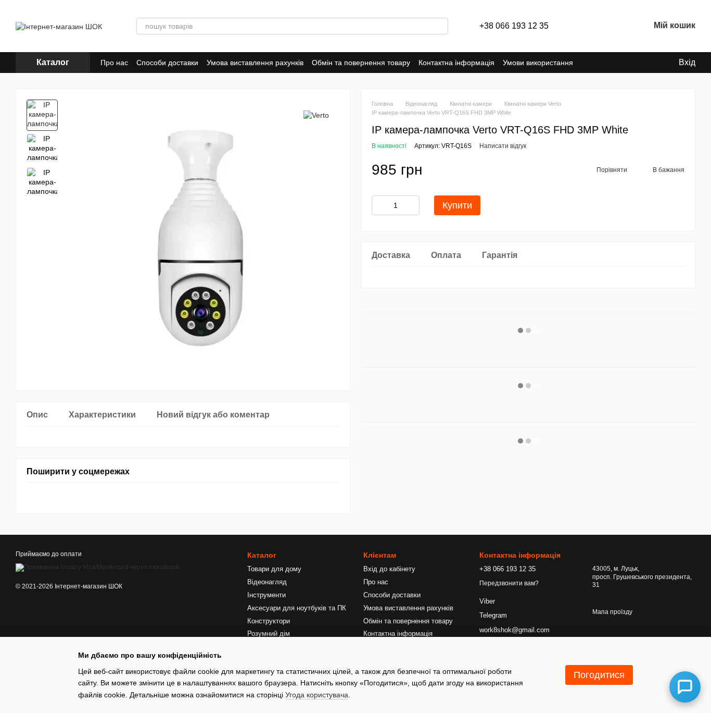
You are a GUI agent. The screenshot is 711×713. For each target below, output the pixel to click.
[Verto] (316, 114)
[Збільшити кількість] (411, 205)
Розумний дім (268, 633)
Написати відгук (502, 146)
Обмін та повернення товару (361, 62)
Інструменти (266, 595)
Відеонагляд (267, 582)
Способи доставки (167, 62)
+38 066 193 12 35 (514, 26)
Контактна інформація (456, 62)
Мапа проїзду (612, 612)
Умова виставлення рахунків (255, 62)
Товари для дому (274, 569)
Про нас (114, 62)
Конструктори (268, 621)
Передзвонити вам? (509, 583)
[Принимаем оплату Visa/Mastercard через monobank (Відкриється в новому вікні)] (97, 567)
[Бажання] (614, 26)
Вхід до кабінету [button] (389, 569)
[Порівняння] (587, 26)
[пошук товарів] (439, 26)
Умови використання (538, 62)
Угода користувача (316, 695)
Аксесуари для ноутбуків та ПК (296, 608)
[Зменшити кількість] (379, 205)
